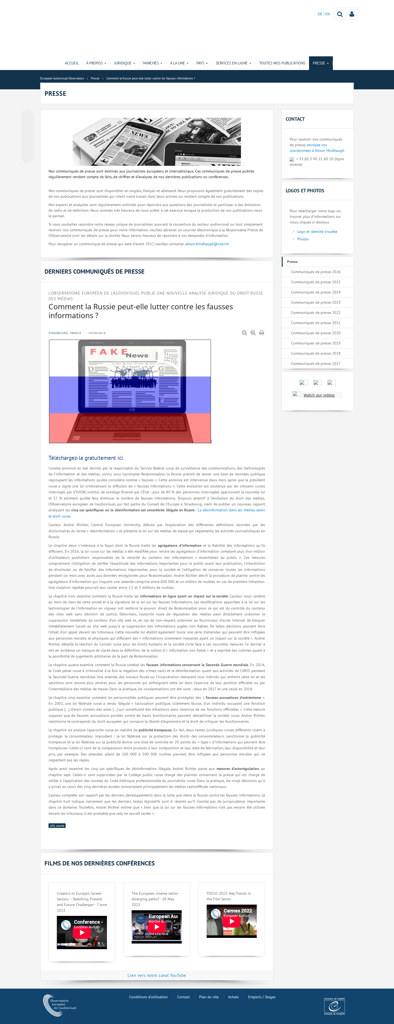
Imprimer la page (262, 333)
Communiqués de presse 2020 (316, 333)
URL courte (57, 826)
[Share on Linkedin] (27, 147)
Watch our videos (319, 395)
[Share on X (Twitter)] (27, 126)
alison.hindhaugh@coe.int (207, 243)
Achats (233, 996)
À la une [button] (177, 63)
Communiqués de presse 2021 (316, 322)
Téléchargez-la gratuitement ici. (86, 457)
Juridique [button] (123, 63)
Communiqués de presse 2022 (316, 312)
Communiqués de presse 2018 (316, 353)
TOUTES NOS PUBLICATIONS (282, 63)
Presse (292, 261)
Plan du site (209, 996)
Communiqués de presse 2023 (316, 302)
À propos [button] (94, 63)
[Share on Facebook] (27, 137)
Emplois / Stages (262, 996)
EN (327, 14)
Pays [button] (200, 63)
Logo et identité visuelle (317, 231)
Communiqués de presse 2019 (316, 343)
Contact (183, 996)
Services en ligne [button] (232, 63)
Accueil (72, 63)
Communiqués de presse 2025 (316, 282)
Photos (303, 239)
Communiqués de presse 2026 (316, 271)
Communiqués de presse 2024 (316, 292)
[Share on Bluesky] (27, 116)
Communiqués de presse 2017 (316, 363)
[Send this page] (27, 157)
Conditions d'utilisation (148, 996)
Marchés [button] (151, 63)
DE (321, 14)
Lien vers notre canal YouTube (157, 975)
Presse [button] (319, 63)
